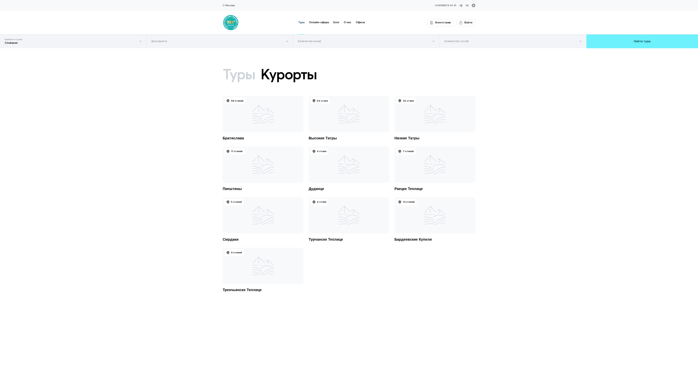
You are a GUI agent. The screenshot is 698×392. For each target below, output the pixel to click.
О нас (347, 22)
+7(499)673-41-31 (445, 5)
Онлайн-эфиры (319, 22)
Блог (336, 22)
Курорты (288, 74)
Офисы (360, 22)
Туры (301, 22)
